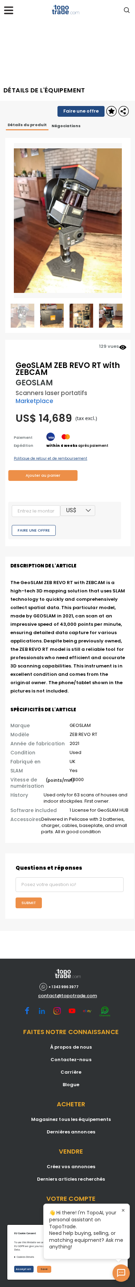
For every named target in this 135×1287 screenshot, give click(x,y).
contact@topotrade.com (67, 996)
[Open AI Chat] (121, 1273)
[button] (88, 511)
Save (44, 1269)
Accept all (24, 1269)
